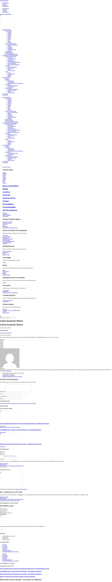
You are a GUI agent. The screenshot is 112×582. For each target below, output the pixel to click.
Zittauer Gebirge (11, 92)
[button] (56, 339)
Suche (1, 317)
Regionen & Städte (6, 29)
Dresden (9, 34)
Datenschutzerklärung (7, 550)
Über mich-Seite (7, 370)
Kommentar (3, 391)
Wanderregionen (8, 88)
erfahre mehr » (3, 426)
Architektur (7, 65)
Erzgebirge (10, 47)
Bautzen (9, 32)
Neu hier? (5, 3)
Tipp (1, 454)
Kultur (6, 71)
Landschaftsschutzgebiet (13, 85)
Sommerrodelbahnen (12, 63)
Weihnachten (5, 93)
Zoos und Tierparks (12, 58)
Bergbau (9, 76)
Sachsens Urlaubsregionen (10, 43)
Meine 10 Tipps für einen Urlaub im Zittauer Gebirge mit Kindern (17, 576)
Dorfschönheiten (8, 51)
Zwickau (9, 42)
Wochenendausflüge (9, 53)
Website (1, 398)
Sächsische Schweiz (12, 49)
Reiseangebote (6, 6)
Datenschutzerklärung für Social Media (11, 551)
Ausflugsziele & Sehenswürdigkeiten (10, 55)
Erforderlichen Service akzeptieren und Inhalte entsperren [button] (11, 465)
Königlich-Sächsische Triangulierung (15, 83)
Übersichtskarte (6, 2)
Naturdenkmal (11, 86)
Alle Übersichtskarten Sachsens (11, 54)
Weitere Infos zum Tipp (5, 512)
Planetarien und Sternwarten (13, 64)
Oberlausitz (10, 48)
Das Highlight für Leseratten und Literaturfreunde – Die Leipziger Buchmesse (20, 430)
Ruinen (9, 69)
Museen (9, 75)
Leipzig (9, 37)
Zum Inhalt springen (4, 0)
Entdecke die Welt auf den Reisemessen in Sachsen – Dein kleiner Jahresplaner (21, 444)
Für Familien (10, 57)
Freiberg (9, 35)
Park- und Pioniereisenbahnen (14, 62)
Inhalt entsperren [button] (3, 464)
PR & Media (5, 547)
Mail (1, 453)
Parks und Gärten (11, 70)
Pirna (9, 40)
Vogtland (9, 50)
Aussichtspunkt (11, 82)
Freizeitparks (10, 60)
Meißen (9, 39)
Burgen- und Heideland (12, 44)
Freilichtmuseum (11, 74)
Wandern (7, 78)
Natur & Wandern (6, 77)
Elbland (9, 46)
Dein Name (2, 508)
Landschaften (8, 84)
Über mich (5, 5)
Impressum (5, 549)
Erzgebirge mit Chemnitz (13, 89)
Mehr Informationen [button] (4, 463)
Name (1, 393)
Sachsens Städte (8, 30)
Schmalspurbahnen (12, 61)
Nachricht (2, 459)
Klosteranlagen (11, 68)
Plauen (9, 41)
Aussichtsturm (11, 81)
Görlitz (9, 36)
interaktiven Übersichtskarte (21, 489)
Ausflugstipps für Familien (10, 56)
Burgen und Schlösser (12, 67)
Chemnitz (10, 33)
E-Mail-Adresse (3, 396)
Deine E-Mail (3, 510)
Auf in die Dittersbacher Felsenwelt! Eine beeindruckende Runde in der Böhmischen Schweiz (24, 423)
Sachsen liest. (5, 95)
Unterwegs (5, 548)
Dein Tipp (2, 511)
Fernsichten (7, 79)
